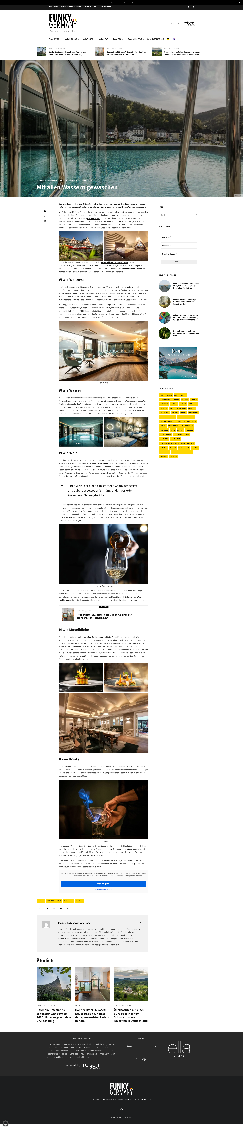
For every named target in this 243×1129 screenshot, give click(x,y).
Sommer (164, 447)
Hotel (41, 900)
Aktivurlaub (166, 395)
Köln (181, 417)
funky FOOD (118, 39)
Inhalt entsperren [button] (104, 884)
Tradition (165, 452)
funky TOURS (88, 39)
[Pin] (45, 211)
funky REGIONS (71, 39)
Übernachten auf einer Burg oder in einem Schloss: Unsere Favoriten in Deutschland (182, 53)
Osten (181, 430)
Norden (189, 425)
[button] (5, 1123)
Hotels (110, 49)
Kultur (164, 417)
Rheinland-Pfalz (72, 180)
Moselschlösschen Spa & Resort (114, 262)
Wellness (188, 452)
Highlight (165, 412)
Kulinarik (193, 412)
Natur (163, 425)
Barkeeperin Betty (134, 766)
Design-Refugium (72, 272)
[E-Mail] (45, 221)
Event (183, 403)
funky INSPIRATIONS (155, 39)
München (192, 421)
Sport (173, 447)
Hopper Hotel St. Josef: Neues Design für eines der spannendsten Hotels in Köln (126, 53)
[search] (197, 215)
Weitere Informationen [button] (103, 890)
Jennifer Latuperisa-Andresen (49, 180)
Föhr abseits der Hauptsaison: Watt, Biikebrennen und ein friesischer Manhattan (186, 285)
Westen (80, 900)
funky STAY (103, 39)
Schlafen (69, 900)
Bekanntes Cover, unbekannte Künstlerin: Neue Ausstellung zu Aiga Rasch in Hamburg (186, 317)
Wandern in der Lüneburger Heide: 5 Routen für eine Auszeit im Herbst (185, 301)
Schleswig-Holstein (170, 443)
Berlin (195, 399)
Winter (174, 456)
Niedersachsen (176, 425)
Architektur (181, 395)
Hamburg (182, 408)
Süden (195, 447)
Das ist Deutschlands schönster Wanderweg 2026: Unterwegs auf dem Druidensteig (67, 53)
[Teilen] (45, 206)
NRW (173, 430)
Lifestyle (190, 417)
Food (172, 408)
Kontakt (87, 7)
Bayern (185, 399)
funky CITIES (54, 39)
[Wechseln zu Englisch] (173, 39)
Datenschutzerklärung (71, 7)
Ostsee (190, 430)
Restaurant (166, 434)
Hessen (192, 408)
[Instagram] (184, 7)
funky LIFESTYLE (135, 39)
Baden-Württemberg (170, 399)
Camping (164, 403)
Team (96, 7)
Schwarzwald (188, 443)
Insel (183, 412)
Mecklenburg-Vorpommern (173, 421)
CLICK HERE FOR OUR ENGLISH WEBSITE (121, 2)
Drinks (175, 403)
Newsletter (106, 7)
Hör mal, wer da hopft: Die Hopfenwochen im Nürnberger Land (186, 333)
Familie (164, 408)
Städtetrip (184, 447)
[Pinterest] (189, 7)
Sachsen (164, 439)
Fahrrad (193, 403)
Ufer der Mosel (93, 218)
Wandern (53, 49)
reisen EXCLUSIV (96, 860)
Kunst (172, 417)
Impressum (53, 7)
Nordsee (164, 430)
